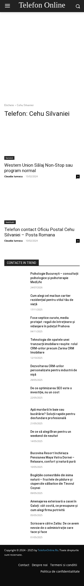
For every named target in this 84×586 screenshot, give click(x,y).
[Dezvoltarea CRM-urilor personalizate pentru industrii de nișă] (15, 372)
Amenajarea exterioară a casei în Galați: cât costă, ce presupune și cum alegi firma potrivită (54, 506)
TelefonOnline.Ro (48, 550)
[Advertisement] (42, 56)
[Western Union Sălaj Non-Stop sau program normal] (42, 141)
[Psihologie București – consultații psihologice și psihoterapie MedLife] (15, 280)
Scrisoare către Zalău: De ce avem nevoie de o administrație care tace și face (54, 528)
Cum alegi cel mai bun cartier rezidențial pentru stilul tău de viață (51, 300)
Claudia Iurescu (13, 176)
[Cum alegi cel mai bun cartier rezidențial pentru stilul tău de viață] (15, 302)
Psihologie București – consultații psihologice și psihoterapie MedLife (54, 278)
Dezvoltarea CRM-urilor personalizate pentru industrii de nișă (53, 370)
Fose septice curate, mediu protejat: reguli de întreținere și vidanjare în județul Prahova (52, 322)
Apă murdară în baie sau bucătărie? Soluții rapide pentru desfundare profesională (52, 414)
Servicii (9, 157)
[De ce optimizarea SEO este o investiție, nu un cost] (15, 394)
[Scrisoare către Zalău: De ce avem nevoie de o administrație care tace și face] (15, 529)
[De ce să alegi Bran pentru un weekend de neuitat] (15, 438)
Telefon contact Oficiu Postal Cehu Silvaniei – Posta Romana (39, 232)
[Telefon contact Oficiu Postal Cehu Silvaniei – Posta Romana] (42, 205)
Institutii (10, 222)
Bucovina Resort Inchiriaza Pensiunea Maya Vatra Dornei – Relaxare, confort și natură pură (53, 457)
